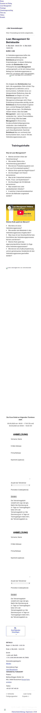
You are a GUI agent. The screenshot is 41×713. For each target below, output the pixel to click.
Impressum (29, 712)
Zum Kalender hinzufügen (15, 631)
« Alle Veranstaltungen (14, 28)
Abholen (8, 663)
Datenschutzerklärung (18, 712)
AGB (35, 712)
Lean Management (12, 669)
